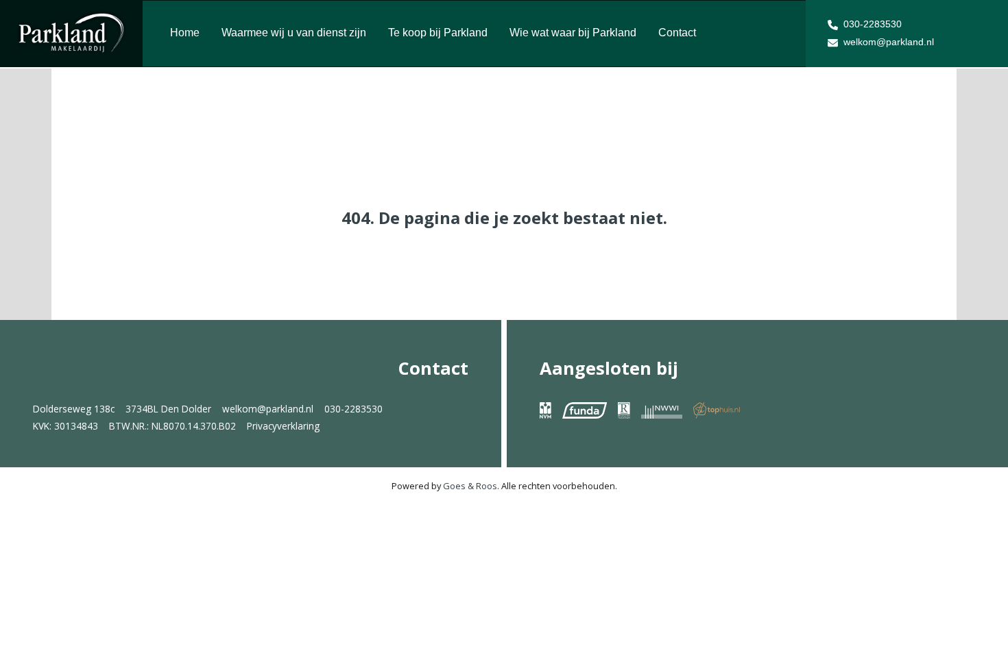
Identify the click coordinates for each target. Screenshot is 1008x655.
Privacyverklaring (283, 425)
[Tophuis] (716, 409)
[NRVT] (624, 409)
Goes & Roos (470, 486)
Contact (677, 32)
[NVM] (545, 409)
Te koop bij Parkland (438, 32)
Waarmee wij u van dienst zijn (293, 32)
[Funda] (584, 409)
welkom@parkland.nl (888, 41)
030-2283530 (872, 23)
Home (185, 32)
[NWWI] (661, 409)
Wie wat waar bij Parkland (572, 32)
